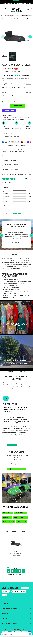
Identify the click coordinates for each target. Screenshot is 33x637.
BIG (18, 87)
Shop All (16, 18)
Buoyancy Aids (19, 517)
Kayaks (22, 18)
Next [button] (30, 36)
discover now (16, 440)
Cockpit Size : (7, 84)
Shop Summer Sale (6, 18)
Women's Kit (19, 513)
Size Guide (28, 83)
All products (6, 15)
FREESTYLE (6, 87)
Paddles (21, 521)
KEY (13, 87)
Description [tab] (15, 254)
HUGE (24, 87)
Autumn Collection (14, 15)
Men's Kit (6, 513)
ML (8, 96)
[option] (16, 36)
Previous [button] (3, 36)
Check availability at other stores (12, 136)
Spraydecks (7, 521)
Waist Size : (5, 92)
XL (12, 96)
